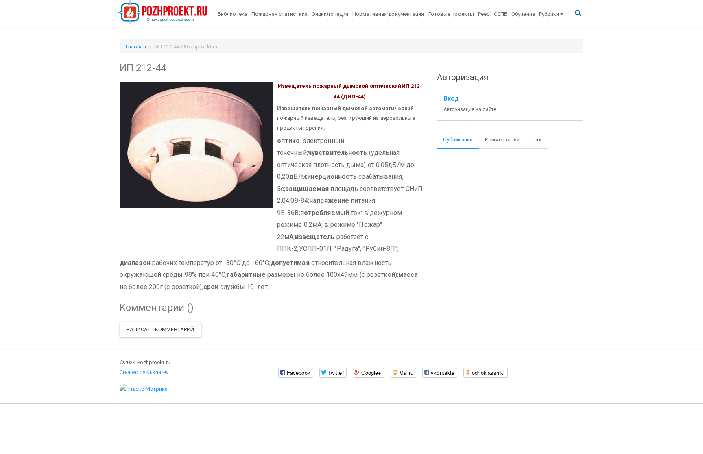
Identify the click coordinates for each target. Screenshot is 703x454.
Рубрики (549, 14)
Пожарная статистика (279, 14)
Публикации (458, 140)
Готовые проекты (451, 14)
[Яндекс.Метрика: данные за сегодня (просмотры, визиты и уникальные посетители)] (144, 389)
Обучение (523, 14)
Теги (537, 140)
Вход (451, 98)
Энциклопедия (330, 14)
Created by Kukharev (144, 372)
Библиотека (232, 14)
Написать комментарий (160, 329)
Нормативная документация (388, 14)
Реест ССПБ (492, 14)
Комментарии (502, 140)
